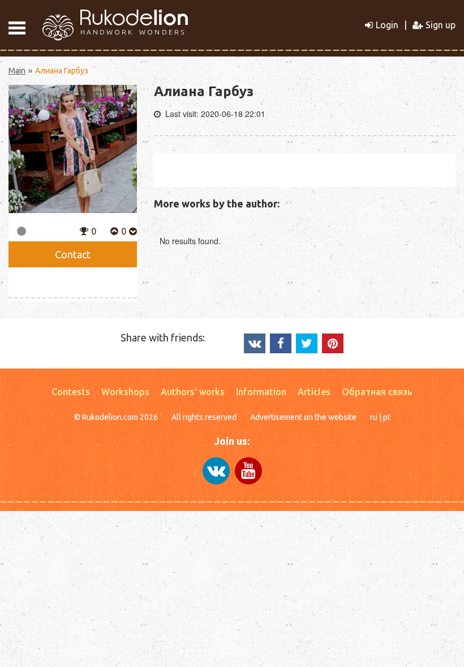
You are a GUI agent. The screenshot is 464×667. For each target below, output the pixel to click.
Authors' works (193, 392)
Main (16, 70)
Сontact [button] (73, 254)
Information (261, 392)
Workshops (125, 392)
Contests (70, 392)
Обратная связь (377, 392)
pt (386, 417)
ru (373, 417)
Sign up (441, 25)
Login (387, 25)
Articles (314, 392)
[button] (84, 230)
